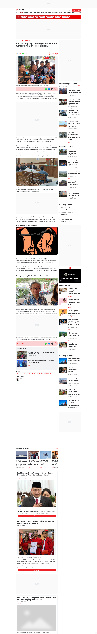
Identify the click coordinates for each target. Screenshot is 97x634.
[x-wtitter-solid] (52, 89)
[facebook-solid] (49, 89)
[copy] (55, 89)
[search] (70, 10)
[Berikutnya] (58, 456)
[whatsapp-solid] (46, 89)
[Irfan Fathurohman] (17, 379)
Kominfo (35, 95)
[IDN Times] (20, 10)
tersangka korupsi (26, 95)
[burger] (80, 13)
